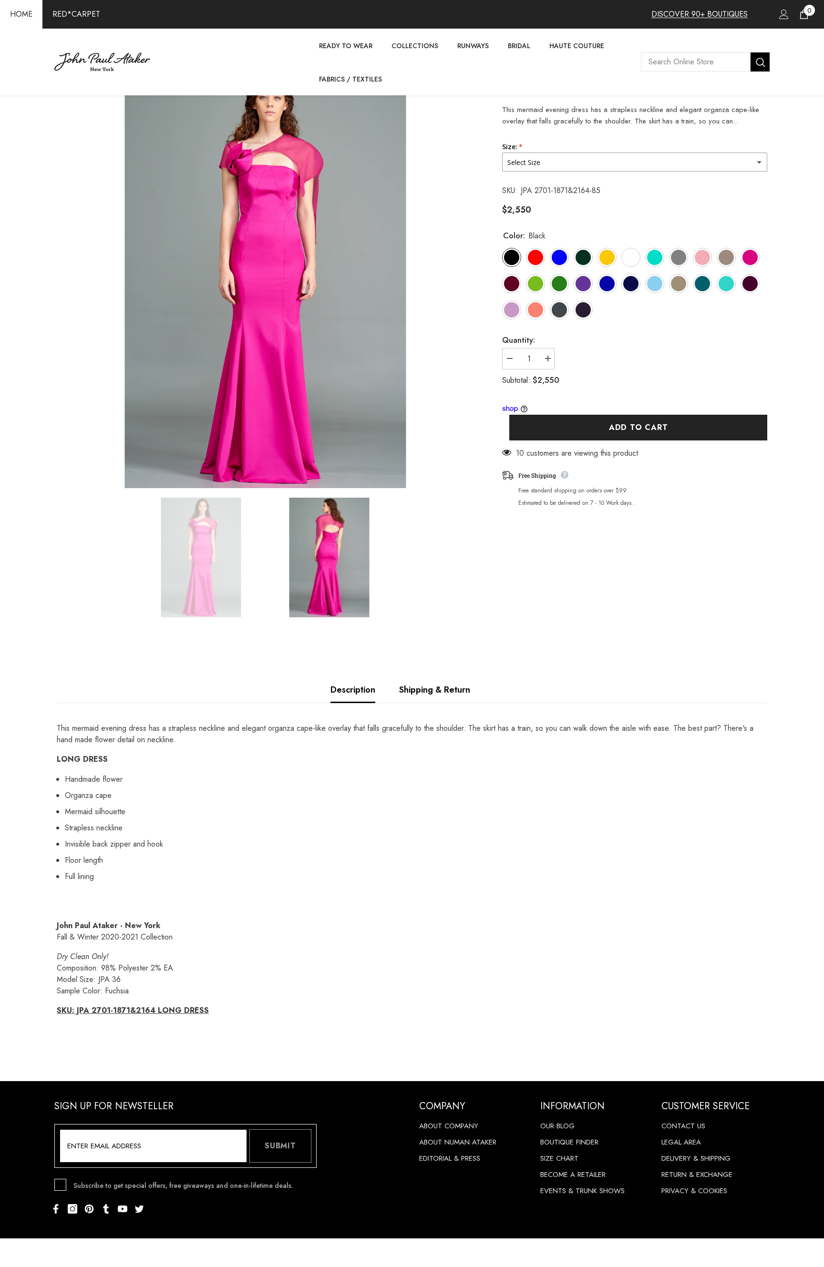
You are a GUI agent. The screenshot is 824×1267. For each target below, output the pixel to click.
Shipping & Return (434, 690)
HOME (21, 14)
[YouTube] (122, 1208)
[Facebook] (55, 1208)
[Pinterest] (89, 1208)
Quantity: (518, 340)
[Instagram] (72, 1208)
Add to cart (638, 427)
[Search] (705, 62)
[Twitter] (139, 1208)
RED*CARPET (76, 14)
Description (352, 690)
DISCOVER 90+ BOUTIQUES (699, 14)
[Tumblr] (105, 1208)
